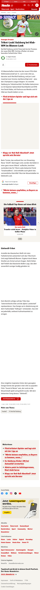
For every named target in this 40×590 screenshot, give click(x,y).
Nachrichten (5, 529)
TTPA (26, 580)
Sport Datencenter (7, 550)
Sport (12, 9)
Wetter (30, 529)
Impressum (4, 580)
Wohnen (13, 553)
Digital (21, 539)
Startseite (3, 12)
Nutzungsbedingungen (24, 584)
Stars (3, 539)
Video (10, 556)
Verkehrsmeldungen (25, 553)
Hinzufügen (32, 183)
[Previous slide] (2, 222)
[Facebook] (2, 493)
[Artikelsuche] (28, 5)
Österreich (5, 9)
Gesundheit (5, 553)
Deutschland (24, 526)
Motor (36, 553)
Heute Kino (16, 542)
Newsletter (5, 532)
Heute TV (25, 542)
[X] (6, 493)
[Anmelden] (32, 5)
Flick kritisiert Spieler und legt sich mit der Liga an (20, 98)
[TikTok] (15, 493)
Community (22, 529)
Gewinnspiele (21, 550)
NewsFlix (33, 2)
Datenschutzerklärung (8, 584)
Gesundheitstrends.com (16, 563)
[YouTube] (20, 493)
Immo (15, 2)
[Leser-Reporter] (25, 5)
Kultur (15, 539)
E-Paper (6, 2)
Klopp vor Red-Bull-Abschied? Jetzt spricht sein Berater (18, 154)
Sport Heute (12, 57)
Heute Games (6, 542)
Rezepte (30, 550)
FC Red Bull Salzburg (15, 411)
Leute (9, 539)
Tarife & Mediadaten (16, 580)
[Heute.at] (5, 5)
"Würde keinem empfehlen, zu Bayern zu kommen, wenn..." (20, 191)
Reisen (3, 556)
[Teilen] (3, 65)
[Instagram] (11, 493)
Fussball (14, 12)
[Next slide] (38, 222)
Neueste (34, 9)
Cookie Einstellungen (7, 587)
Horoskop (29, 539)
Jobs (24, 2)
